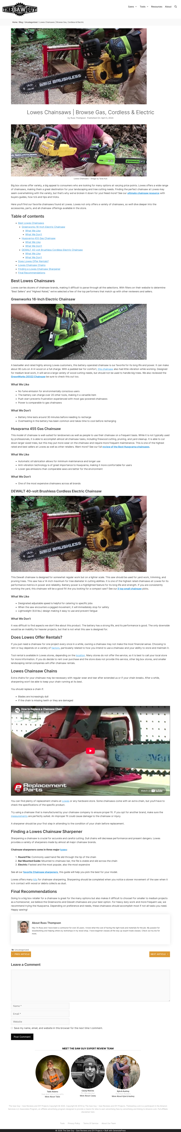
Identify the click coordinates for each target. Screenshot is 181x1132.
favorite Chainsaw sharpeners (40, 872)
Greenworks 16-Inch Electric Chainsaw (43, 226)
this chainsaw (105, 369)
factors (55, 648)
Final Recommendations (31, 272)
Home (14, 22)
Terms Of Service (90, 1123)
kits (35, 879)
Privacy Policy (74, 1123)
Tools (142, 6)
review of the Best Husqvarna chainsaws (125, 446)
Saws (131, 6)
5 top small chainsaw (129, 588)
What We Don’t (33, 234)
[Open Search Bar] (175, 7)
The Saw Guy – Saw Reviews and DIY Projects (29, 1106)
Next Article (158, 954)
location (80, 655)
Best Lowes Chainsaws (31, 223)
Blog (21, 22)
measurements (19, 816)
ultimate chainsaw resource (143, 193)
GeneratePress (119, 1130)
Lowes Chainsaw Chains (31, 265)
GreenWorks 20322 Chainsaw (28, 376)
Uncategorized (31, 22)
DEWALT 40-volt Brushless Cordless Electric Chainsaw (52, 249)
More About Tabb (52, 1096)
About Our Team (109, 1123)
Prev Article (22, 954)
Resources (156, 6)
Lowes (65, 801)
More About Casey (88, 1096)
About (168, 6)
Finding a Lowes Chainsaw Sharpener (39, 269)
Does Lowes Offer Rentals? (33, 261)
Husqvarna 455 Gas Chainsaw (39, 238)
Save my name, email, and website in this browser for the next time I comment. (58, 1028)
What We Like (33, 230)
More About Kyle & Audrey (123, 1096)
